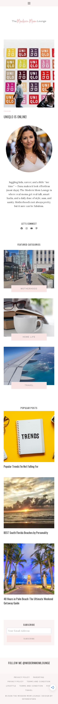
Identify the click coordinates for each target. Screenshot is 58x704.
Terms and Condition (38, 681)
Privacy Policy (22, 677)
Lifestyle (11, 686)
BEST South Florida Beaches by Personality (26, 533)
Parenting (38, 677)
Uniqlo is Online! (15, 116)
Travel (28, 690)
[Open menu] (29, 3)
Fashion (7, 111)
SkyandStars (29, 699)
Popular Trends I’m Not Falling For (21, 466)
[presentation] (29, 73)
